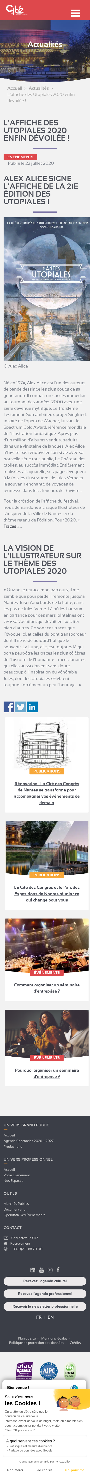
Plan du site (27, 1338)
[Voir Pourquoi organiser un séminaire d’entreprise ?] (47, 1034)
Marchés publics (16, 1204)
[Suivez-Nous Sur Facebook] (58, 1271)
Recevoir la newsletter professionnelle (45, 1306)
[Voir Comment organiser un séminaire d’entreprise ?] (47, 946)
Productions (13, 1146)
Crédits (75, 1343)
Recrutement (20, 1243)
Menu (75, 13)
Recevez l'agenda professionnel (45, 1294)
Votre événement (17, 1175)
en (51, 1317)
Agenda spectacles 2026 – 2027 (29, 1141)
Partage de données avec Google (31, 1450)
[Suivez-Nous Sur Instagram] (50, 1271)
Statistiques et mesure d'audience (31, 1446)
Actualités (39, 88)
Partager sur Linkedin (32, 707)
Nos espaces (13, 1180)
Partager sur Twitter (20, 707)
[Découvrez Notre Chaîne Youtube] (41, 1271)
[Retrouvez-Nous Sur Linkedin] (32, 1271)
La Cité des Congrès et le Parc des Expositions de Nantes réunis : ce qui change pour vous (47, 893)
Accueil (14, 88)
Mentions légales (54, 1338)
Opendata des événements (24, 1215)
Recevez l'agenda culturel (45, 1281)
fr (39, 1317)
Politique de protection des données (36, 1343)
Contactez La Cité (24, 1238)
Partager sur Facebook (9, 707)
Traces (10, 526)
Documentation (15, 1209)
